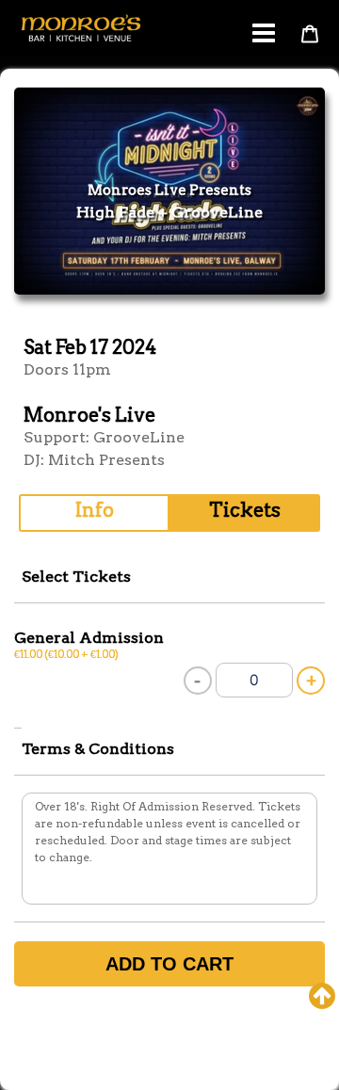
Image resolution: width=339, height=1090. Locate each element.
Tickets (245, 510)
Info (94, 510)
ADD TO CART (169, 964)
